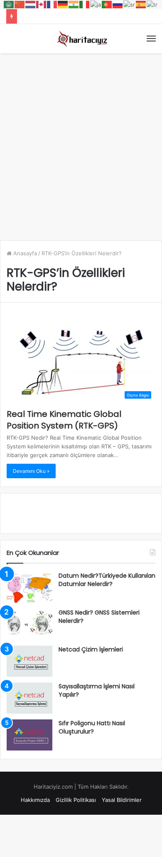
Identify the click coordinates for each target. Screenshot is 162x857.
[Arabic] (9, 4)
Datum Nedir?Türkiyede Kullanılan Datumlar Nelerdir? (107, 579)
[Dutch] (30, 4)
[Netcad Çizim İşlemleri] (29, 661)
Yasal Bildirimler (122, 799)
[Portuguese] (107, 4)
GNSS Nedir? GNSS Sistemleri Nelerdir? (99, 616)
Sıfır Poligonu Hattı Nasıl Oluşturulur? (92, 727)
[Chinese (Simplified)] (20, 4)
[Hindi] (74, 4)
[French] (52, 4)
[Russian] (118, 4)
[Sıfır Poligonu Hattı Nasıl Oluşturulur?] (29, 734)
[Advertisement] (81, 142)
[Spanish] (141, 4)
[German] (63, 4)
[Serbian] (129, 4)
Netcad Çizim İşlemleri (91, 649)
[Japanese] (96, 4)
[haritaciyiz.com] (81, 38)
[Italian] (84, 4)
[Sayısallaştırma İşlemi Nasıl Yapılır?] (29, 698)
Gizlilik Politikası (76, 799)
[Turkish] (152, 4)
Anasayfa (24, 253)
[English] (41, 4)
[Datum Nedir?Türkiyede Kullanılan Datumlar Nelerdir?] (29, 587)
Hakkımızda (35, 799)
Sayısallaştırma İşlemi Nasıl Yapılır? (97, 690)
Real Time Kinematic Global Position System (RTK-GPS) (64, 419)
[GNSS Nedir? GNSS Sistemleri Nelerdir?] (29, 624)
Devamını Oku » (31, 471)
